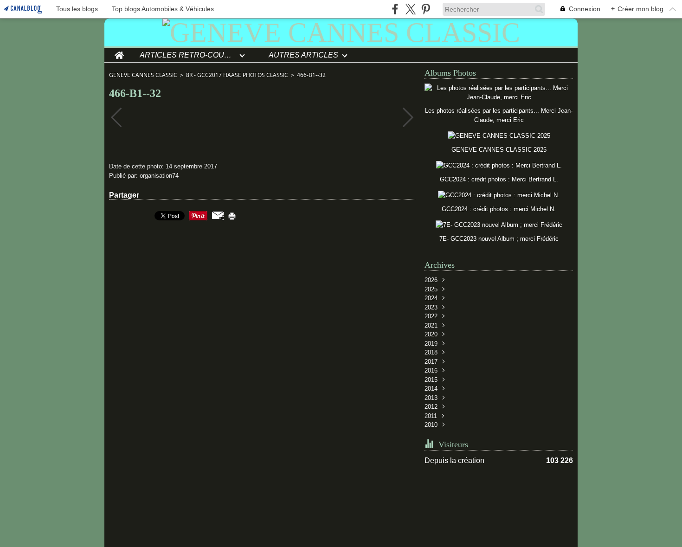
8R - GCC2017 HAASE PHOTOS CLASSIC (237, 75)
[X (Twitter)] (410, 9)
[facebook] (395, 9)
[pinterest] (425, 9)
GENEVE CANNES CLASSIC (143, 75)
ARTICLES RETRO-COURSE (188, 55)
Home (119, 52)
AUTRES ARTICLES (303, 55)
